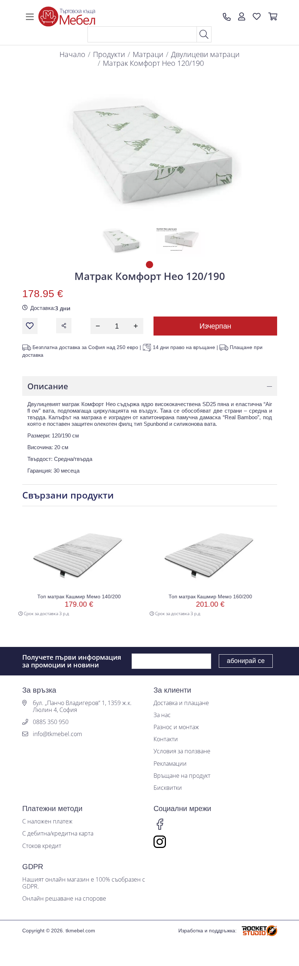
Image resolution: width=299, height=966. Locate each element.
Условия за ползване (182, 751)
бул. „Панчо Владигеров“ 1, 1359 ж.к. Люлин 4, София (82, 706)
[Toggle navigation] (30, 17)
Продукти (109, 54)
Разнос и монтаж (176, 727)
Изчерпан (215, 326)
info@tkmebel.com (57, 734)
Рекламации (170, 763)
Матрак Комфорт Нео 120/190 (153, 63)
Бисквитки (168, 787)
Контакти (166, 739)
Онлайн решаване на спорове (64, 898)
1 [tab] (149, 264)
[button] (241, 17)
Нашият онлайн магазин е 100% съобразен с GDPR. (83, 883)
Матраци (148, 54)
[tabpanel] (120, 240)
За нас (162, 715)
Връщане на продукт (182, 775)
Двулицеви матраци (205, 54)
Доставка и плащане (181, 703)
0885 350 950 (51, 722)
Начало (72, 54)
